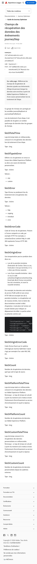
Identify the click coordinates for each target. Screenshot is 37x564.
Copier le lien (17, 48)
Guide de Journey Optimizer (17, 19)
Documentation (10, 16)
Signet (8, 48)
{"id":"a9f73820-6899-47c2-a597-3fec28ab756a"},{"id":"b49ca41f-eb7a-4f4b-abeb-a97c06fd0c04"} (18, 58)
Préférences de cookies (11, 550)
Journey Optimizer (24, 16)
